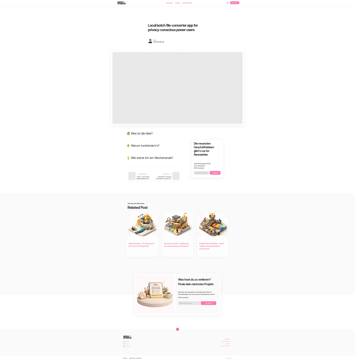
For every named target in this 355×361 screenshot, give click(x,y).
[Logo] (122, 3)
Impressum (229, 358)
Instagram (127, 346)
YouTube (127, 341)
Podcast (177, 3)
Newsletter (169, 3)
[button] (348, 346)
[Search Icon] (227, 2)
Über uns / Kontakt (225, 345)
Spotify (126, 343)
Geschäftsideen (187, 3)
